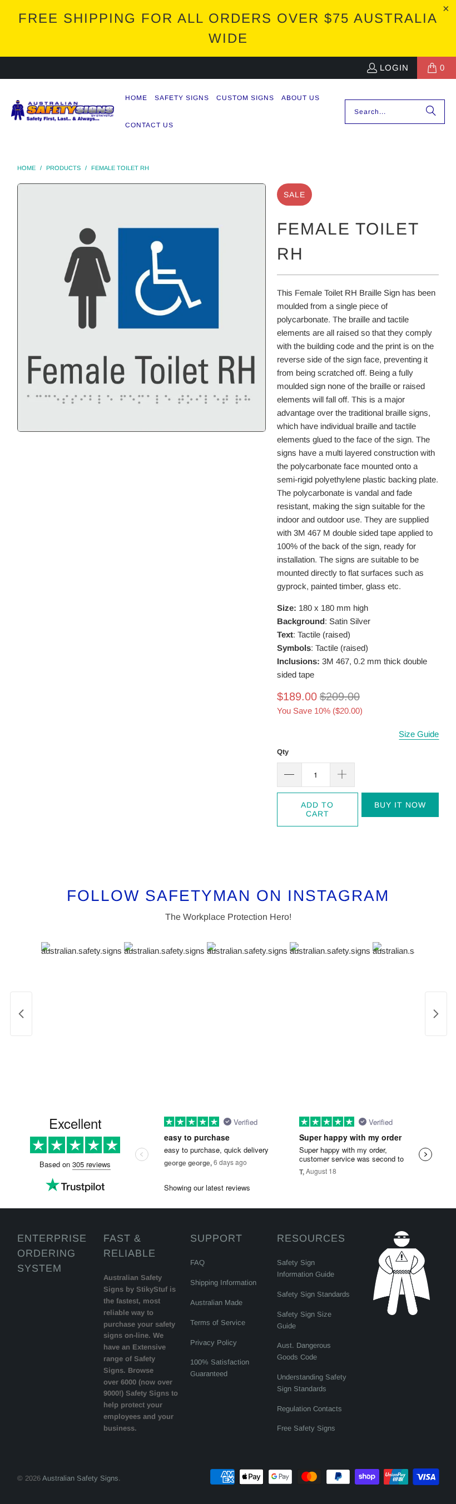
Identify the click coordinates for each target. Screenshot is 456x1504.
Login (394, 67)
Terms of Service (217, 1322)
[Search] (431, 111)
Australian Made (216, 1302)
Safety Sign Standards (313, 1294)
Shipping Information (223, 1282)
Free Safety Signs (306, 1428)
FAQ (197, 1262)
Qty (283, 752)
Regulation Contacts (309, 1409)
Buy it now (400, 804)
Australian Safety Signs (80, 1478)
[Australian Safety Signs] (62, 111)
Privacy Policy (213, 1342)
